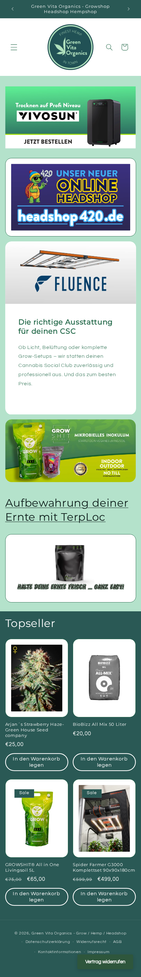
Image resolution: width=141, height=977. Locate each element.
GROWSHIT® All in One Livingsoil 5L (32, 867)
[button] (13, 47)
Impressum (99, 952)
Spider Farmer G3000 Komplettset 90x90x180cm (104, 867)
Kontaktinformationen (59, 952)
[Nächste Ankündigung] (128, 9)
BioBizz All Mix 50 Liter (100, 724)
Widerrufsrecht (91, 942)
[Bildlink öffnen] (70, 197)
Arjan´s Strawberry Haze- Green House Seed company (34, 730)
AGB (117, 942)
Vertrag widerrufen (105, 961)
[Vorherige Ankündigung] (12, 9)
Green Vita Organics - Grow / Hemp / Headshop (78, 933)
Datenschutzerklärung (48, 942)
